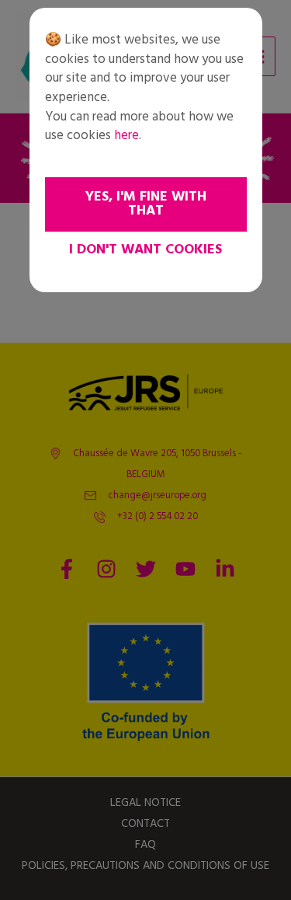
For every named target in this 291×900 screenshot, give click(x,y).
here (126, 135)
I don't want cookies (145, 250)
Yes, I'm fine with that (145, 204)
